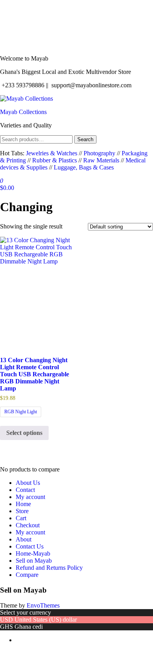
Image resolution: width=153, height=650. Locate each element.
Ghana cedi (29, 626)
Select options (24, 432)
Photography (99, 153)
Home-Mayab (33, 553)
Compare (27, 574)
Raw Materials (101, 160)
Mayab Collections (23, 112)
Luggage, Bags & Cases (84, 167)
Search (85, 139)
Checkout (28, 525)
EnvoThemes (43, 605)
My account (30, 496)
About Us (28, 482)
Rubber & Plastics (54, 160)
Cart (21, 518)
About (23, 539)
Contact (25, 489)
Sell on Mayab (34, 560)
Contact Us (30, 546)
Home (23, 504)
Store (22, 511)
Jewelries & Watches (52, 153)
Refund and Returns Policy (49, 567)
